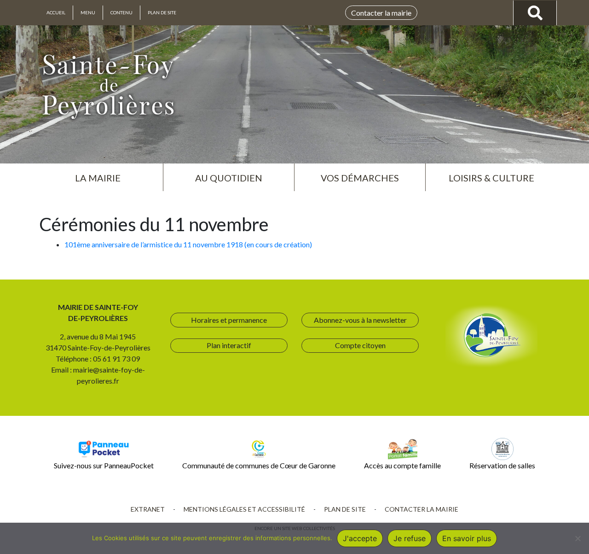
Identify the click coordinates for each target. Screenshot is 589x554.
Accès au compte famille (402, 465)
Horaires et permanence (229, 319)
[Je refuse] (577, 538)
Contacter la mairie (381, 12)
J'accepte (360, 538)
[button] (97, 174)
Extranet (148, 509)
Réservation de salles (502, 465)
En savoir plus (466, 538)
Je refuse (409, 538)
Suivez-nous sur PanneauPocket (104, 465)
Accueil (55, 12)
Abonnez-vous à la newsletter (360, 319)
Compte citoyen (360, 345)
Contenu (121, 12)
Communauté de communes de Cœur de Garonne (258, 465)
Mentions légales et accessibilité (244, 509)
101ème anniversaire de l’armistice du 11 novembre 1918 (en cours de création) (188, 244)
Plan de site (162, 12)
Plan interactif (229, 345)
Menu (88, 12)
